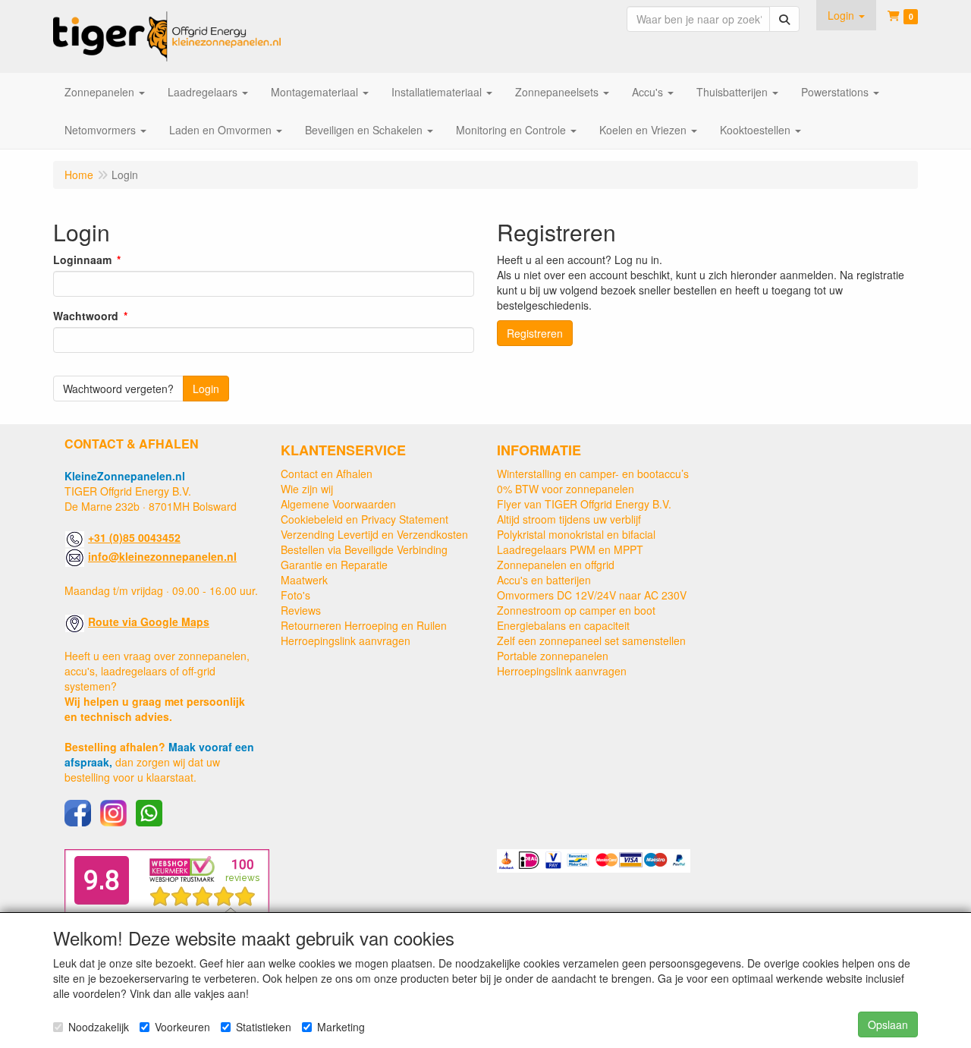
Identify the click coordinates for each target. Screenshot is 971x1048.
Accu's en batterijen (544, 579)
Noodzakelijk (98, 1026)
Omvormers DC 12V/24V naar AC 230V (592, 595)
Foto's (295, 595)
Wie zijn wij (307, 488)
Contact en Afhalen (326, 473)
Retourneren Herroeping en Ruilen (364, 625)
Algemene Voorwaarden (338, 503)
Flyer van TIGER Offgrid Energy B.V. (584, 503)
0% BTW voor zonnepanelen (565, 488)
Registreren (535, 333)
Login (206, 388)
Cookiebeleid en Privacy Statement (364, 519)
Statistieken (263, 1026)
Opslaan (888, 1024)
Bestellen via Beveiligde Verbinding (364, 549)
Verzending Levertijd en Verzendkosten (374, 534)
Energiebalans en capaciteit (563, 625)
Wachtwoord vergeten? (118, 388)
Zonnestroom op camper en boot (576, 610)
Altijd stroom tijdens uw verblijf (569, 519)
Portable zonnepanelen (552, 655)
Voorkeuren (182, 1026)
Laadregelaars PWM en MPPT (570, 549)
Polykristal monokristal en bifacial (576, 534)
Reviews (301, 610)
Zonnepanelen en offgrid (555, 564)
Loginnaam (82, 259)
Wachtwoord (85, 315)
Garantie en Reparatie (334, 564)
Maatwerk (304, 579)
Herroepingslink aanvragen (345, 640)
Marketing (341, 1026)
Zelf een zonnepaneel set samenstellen (591, 640)
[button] (846, 15)
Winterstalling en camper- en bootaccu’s (593, 473)
